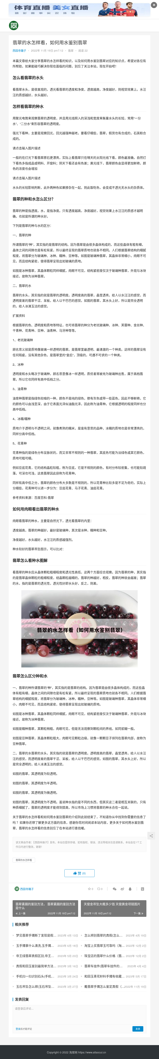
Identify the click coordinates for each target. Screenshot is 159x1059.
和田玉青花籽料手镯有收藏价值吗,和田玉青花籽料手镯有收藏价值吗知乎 (115, 976)
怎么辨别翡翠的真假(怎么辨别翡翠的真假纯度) (115, 935)
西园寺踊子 (19, 50)
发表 (138, 1028)
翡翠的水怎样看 (24, 860)
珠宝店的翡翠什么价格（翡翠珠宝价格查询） (115, 956)
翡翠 (70, 50)
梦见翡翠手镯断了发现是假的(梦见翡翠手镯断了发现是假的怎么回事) (47, 935)
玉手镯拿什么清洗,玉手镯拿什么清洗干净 (44, 945)
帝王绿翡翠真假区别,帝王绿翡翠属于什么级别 (47, 956)
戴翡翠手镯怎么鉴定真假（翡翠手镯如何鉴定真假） (115, 986)
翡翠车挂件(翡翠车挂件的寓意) (105, 966)
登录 (18, 1028)
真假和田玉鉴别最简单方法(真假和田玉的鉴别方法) (47, 966)
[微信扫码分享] (114, 888)
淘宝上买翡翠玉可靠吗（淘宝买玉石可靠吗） (115, 945)
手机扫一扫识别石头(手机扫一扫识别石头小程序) (47, 976)
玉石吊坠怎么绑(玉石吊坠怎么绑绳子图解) (45, 986)
